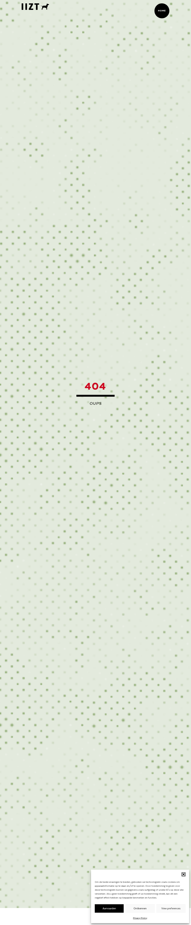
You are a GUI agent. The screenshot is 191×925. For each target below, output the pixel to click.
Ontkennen (140, 908)
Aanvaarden (109, 908)
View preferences (171, 908)
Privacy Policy (140, 918)
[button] (183, 874)
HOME (162, 10)
